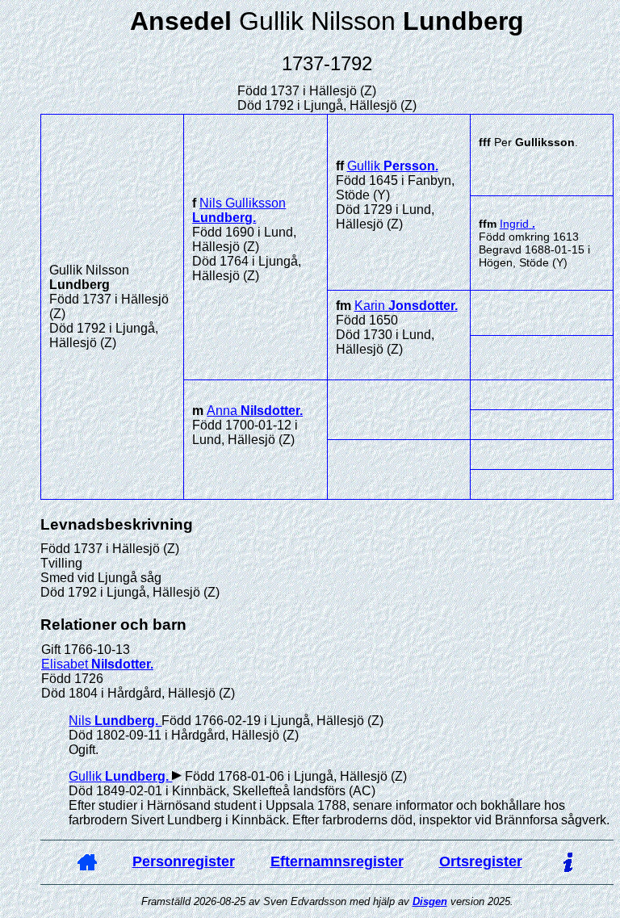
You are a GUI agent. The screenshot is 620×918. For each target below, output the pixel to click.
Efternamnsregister (337, 861)
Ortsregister (480, 861)
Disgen (430, 901)
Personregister (183, 861)
